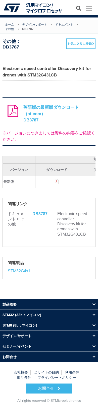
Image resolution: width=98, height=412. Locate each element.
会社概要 (21, 372)
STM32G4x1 (19, 271)
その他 (9, 29)
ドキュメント (64, 24)
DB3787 (39, 214)
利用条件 (72, 372)
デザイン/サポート (34, 24)
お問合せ (46, 388)
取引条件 (24, 378)
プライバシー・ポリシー (56, 378)
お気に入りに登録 (80, 43)
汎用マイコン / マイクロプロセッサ (44, 8)
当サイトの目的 (46, 372)
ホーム (9, 24)
